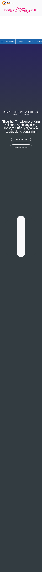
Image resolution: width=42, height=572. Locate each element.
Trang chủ (9, 42)
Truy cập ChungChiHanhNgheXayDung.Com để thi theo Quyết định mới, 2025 (21, 10)
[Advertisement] (21, 27)
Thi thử (30, 42)
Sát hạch (21, 42)
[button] (2, 42)
